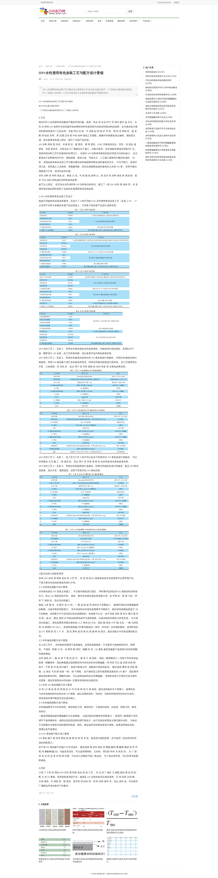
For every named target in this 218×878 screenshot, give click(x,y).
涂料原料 (89, 21)
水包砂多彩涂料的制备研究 (157, 94)
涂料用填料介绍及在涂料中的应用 (160, 136)
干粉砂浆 (146, 21)
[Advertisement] (109, 44)
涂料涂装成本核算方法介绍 (157, 76)
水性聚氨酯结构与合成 (155, 117)
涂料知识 (76, 21)
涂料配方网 (101, 874)
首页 (43, 21)
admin (46, 79)
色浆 (99, 21)
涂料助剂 (64, 21)
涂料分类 (53, 21)
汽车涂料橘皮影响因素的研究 (158, 80)
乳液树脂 (109, 21)
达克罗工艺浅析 (152, 113)
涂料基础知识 (151, 72)
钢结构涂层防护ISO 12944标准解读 (161, 87)
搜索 (130, 11)
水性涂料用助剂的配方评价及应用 (160, 121)
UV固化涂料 (60, 66)
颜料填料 (121, 21)
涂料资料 (133, 21)
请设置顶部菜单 (47, 2)
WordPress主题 (121, 874)
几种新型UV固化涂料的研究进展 (52, 830)
